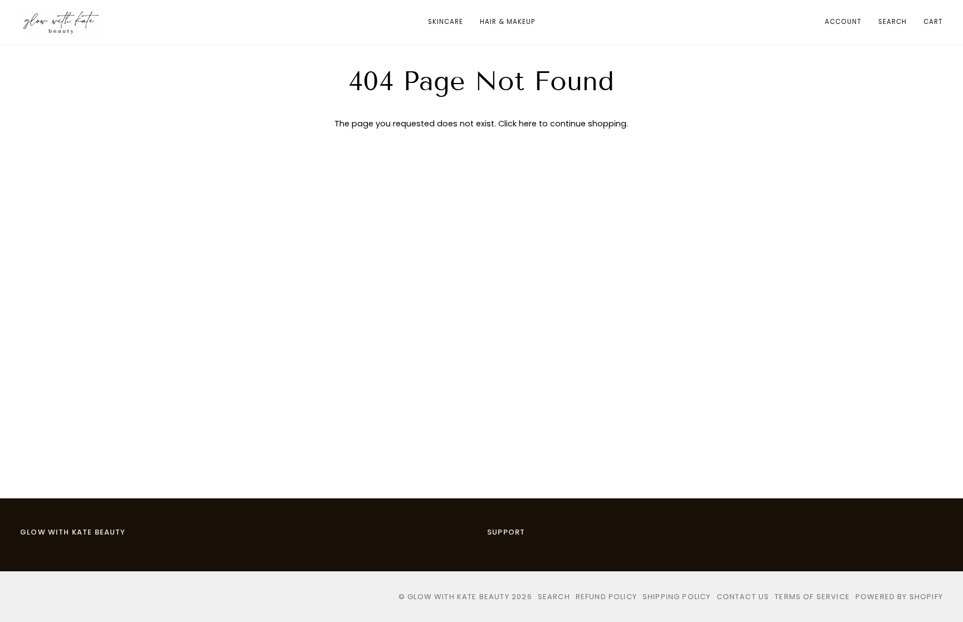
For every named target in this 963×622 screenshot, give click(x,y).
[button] (445, 22)
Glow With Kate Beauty (73, 532)
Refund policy (606, 596)
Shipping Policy (677, 596)
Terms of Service (812, 596)
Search (554, 596)
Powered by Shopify (899, 596)
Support (506, 532)
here (528, 123)
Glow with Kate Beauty (458, 596)
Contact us (743, 596)
